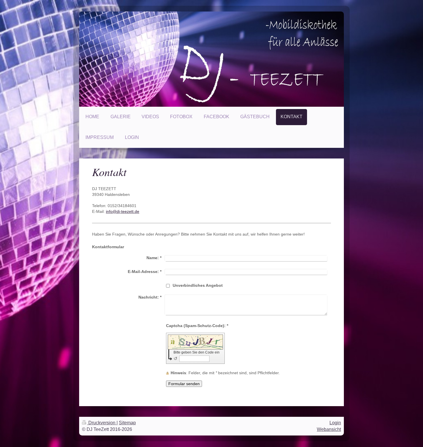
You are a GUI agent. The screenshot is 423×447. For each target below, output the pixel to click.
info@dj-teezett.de (122, 211)
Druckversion (102, 422)
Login (335, 422)
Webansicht (329, 429)
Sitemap (127, 422)
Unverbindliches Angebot (198, 285)
